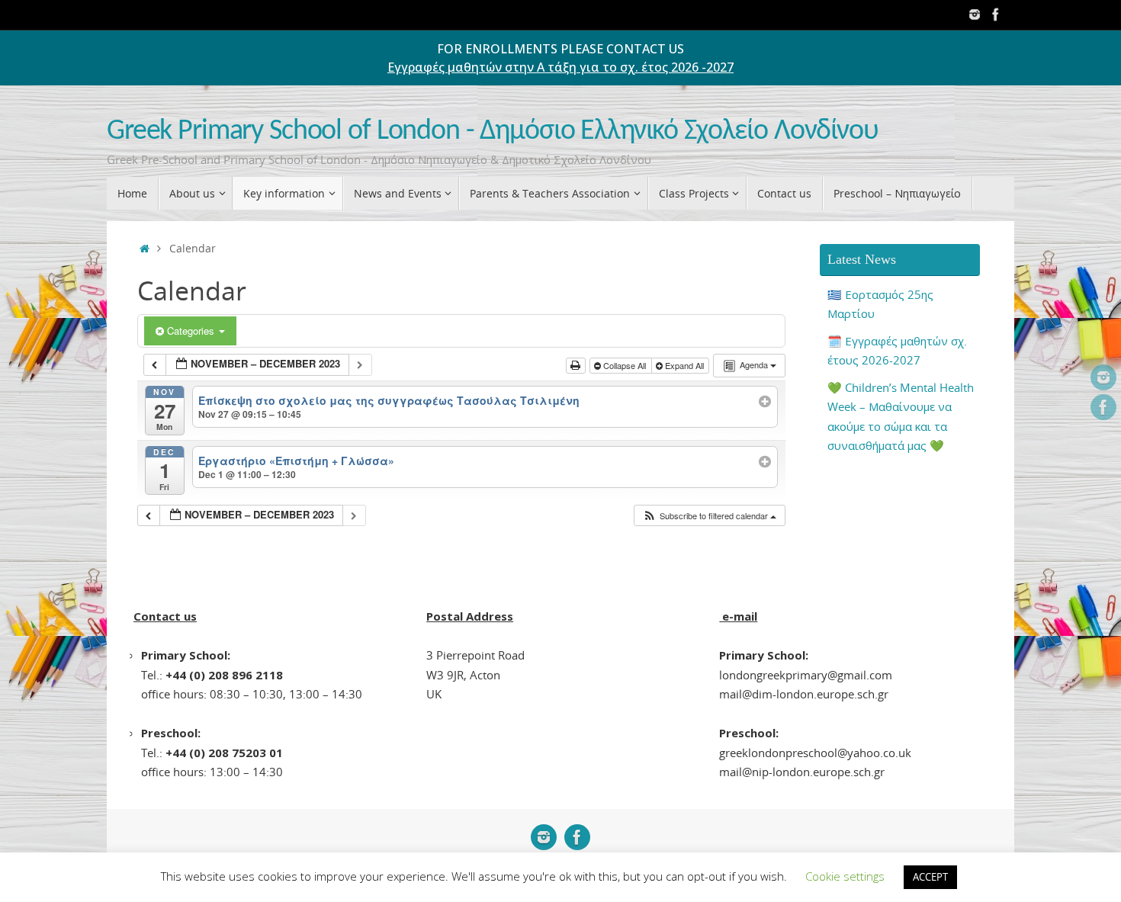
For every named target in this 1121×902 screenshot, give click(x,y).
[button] (709, 516)
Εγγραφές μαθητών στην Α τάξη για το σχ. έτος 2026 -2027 (560, 67)
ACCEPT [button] (930, 877)
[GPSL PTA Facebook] (996, 14)
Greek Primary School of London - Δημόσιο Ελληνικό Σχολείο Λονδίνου (492, 131)
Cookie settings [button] (845, 876)
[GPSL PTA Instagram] (974, 14)
